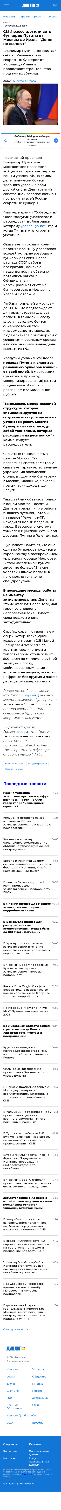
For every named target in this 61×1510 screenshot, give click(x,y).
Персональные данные (39, 1453)
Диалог (6, 22)
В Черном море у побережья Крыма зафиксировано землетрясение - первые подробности (25, 970)
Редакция (10, 1451)
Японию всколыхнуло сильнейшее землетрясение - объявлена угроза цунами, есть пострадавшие (27, 844)
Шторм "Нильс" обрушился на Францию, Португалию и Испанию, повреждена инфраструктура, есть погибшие (26, 1161)
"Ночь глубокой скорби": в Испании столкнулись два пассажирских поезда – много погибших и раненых (26, 1267)
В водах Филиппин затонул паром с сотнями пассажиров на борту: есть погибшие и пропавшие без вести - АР (26, 1246)
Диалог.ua (27, 1474)
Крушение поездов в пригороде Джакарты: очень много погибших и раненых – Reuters (25, 1052)
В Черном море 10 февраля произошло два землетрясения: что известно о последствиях (27, 1183)
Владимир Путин (37, 763)
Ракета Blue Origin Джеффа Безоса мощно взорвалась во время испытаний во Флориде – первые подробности (26, 991)
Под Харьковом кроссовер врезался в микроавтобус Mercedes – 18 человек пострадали (23, 1289)
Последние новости (24, 783)
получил (29, 695)
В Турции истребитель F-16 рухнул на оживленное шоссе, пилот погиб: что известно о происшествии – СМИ (26, 1138)
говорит (23, 732)
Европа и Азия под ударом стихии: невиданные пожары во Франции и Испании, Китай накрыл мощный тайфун (27, 865)
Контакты (9, 1458)
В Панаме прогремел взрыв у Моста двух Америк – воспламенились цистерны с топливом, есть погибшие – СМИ (26, 1093)
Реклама (35, 1444)
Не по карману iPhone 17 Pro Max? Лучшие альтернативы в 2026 (25, 1011)
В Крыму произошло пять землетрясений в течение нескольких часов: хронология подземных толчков (26, 948)
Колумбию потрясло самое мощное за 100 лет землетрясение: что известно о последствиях (27, 822)
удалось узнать (34, 226)
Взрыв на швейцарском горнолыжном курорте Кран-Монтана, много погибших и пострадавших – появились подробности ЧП (25, 1312)
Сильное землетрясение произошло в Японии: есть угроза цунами (23, 1072)
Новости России (14, 769)
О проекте (10, 1444)
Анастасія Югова (24, 81)
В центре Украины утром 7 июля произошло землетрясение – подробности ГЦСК (27, 887)
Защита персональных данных (39, 1461)
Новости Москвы (14, 763)
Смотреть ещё (16, 1329)
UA (55, 5)
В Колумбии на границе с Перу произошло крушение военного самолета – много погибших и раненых (27, 1117)
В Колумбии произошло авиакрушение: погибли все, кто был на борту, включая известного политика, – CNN (25, 1224)
